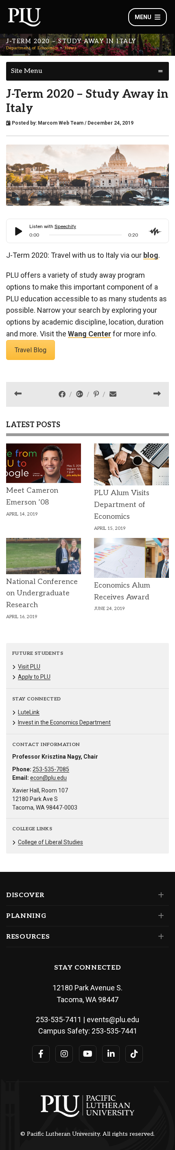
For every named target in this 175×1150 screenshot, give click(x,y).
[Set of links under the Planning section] (159, 916)
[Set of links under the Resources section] (159, 936)
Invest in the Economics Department (64, 722)
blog (150, 255)
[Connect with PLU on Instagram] (64, 1053)
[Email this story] (112, 394)
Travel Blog (30, 350)
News (70, 48)
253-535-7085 (51, 769)
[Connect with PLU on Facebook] (41, 1053)
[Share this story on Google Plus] (80, 394)
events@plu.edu (113, 1019)
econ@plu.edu (48, 778)
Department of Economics (32, 48)
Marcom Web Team (60, 123)
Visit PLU (29, 666)
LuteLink (28, 712)
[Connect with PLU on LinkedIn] (111, 1053)
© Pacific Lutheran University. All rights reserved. (87, 1134)
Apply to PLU (34, 677)
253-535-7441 (114, 1031)
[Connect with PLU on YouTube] (87, 1053)
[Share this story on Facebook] (63, 394)
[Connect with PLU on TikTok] (134, 1053)
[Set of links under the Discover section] (159, 895)
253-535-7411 (58, 1019)
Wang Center (89, 333)
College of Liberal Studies (50, 842)
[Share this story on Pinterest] (97, 394)
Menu (143, 17)
